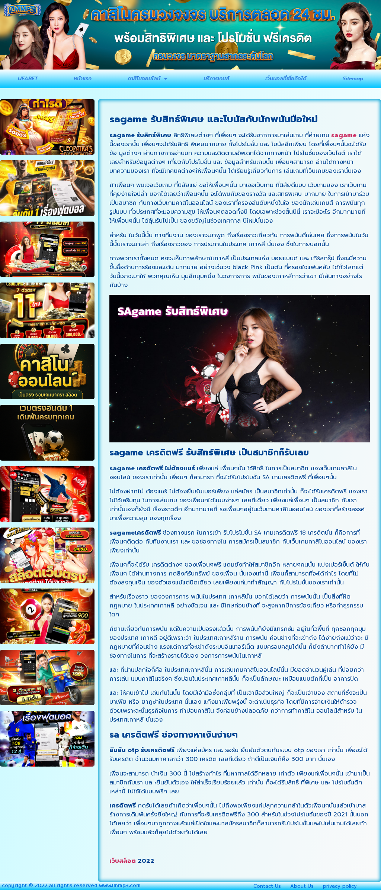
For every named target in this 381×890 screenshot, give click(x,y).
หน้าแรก (83, 79)
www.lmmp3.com (120, 886)
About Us (302, 886)
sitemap (353, 79)
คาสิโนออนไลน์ (144, 79)
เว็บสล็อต (122, 861)
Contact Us (267, 886)
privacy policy (340, 886)
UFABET (28, 79)
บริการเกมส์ (216, 79)
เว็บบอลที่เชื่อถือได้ (286, 79)
